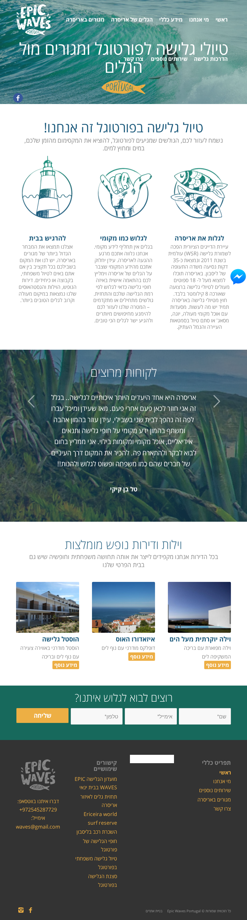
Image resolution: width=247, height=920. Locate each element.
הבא (216, 401)
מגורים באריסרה (214, 799)
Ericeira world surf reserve (100, 818)
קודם (30, 401)
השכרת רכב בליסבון (97, 831)
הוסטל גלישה (60, 639)
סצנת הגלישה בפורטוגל (102, 880)
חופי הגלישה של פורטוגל (100, 845)
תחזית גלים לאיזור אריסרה (98, 801)
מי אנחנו (222, 781)
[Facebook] (18, 98)
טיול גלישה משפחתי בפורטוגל (96, 862)
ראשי (225, 772)
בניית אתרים (154, 910)
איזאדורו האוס (135, 639)
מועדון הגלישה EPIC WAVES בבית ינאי (96, 783)
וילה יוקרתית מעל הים (200, 639)
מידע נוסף (217, 665)
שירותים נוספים (215, 790)
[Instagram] (21, 910)
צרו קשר (222, 808)
